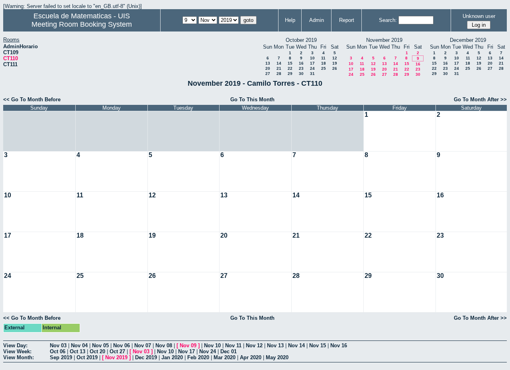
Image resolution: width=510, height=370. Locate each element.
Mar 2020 (224, 357)
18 (323, 63)
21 (279, 68)
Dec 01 (228, 351)
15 (290, 63)
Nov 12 (254, 345)
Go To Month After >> (480, 99)
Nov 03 (58, 345)
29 (290, 73)
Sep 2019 (61, 357)
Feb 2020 (198, 357)
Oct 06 (57, 351)
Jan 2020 (172, 357)
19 (334, 63)
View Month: (18, 357)
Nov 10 (212, 345)
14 (279, 63)
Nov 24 (207, 351)
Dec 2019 (146, 357)
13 (267, 63)
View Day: (15, 345)
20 (267, 68)
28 (279, 73)
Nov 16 (338, 345)
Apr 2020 (250, 357)
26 (334, 68)
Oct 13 (77, 351)
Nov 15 (317, 345)
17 (312, 63)
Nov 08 (163, 345)
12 (334, 58)
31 (312, 73)
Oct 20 (97, 351)
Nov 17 (186, 351)
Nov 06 (121, 345)
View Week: (17, 351)
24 (312, 68)
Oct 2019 (87, 357)
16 (301, 63)
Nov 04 (79, 345)
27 (267, 73)
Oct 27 (117, 351)
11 (323, 58)
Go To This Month (252, 99)
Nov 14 (296, 345)
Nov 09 (188, 345)
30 (301, 73)
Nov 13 (275, 345)
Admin (316, 20)
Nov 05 (100, 345)
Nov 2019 (116, 357)
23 (301, 68)
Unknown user (479, 16)
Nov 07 (142, 345)
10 (312, 58)
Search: (388, 20)
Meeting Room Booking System (81, 24)
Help (290, 20)
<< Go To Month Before (32, 99)
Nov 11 (233, 345)
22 (290, 68)
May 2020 (277, 357)
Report (346, 20)
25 (323, 68)
